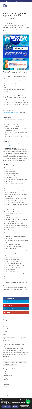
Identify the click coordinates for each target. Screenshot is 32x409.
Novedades (6, 329)
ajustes (13, 404)
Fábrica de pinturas (7, 375)
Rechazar (15, 406)
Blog (4, 393)
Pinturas (5, 331)
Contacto (5, 395)
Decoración (6, 324)
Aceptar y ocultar (6, 406)
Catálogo (5, 378)
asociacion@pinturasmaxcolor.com (11, 112)
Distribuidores (6, 388)
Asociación (12, 18)
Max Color (5, 326)
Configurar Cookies (25, 406)
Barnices (6, 382)
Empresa (5, 373)
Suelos (6, 386)
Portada (5, 371)
